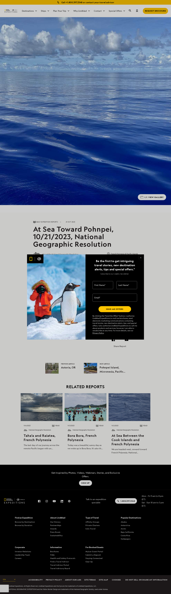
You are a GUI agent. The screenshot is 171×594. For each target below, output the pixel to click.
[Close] (140, 257)
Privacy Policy (98, 333)
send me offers (114, 309)
